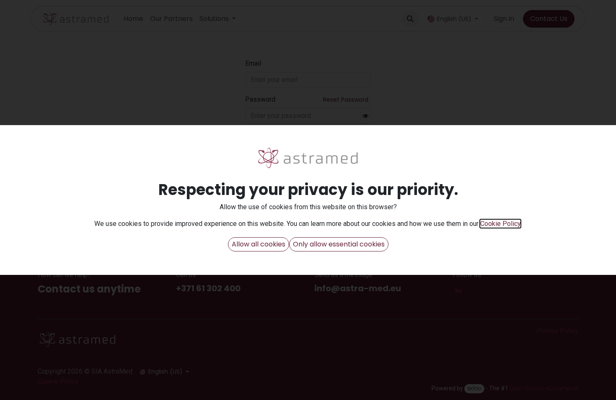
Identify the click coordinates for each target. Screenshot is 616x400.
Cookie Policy (500, 224)
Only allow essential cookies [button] (339, 244)
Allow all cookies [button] (258, 244)
